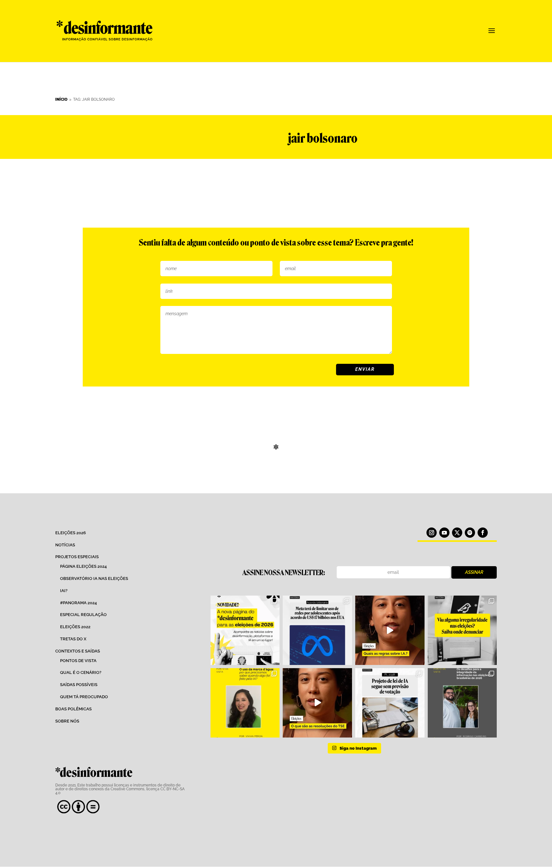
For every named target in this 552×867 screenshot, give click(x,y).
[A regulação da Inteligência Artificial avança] (390, 703)
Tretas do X (73, 639)
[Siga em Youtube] (444, 532)
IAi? (63, 590)
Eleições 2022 (75, 626)
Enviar (365, 369)
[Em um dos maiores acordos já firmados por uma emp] (317, 630)
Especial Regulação (83, 614)
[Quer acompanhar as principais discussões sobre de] (245, 630)
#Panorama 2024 (78, 602)
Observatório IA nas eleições (94, 578)
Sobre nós (67, 721)
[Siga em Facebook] (483, 532)
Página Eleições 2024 (83, 566)
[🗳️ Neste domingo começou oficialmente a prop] (462, 703)
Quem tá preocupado (84, 696)
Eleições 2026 (70, 532)
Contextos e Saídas (77, 651)
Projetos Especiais (77, 556)
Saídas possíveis (78, 684)
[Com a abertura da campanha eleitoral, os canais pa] (462, 630)
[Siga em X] (457, 532)
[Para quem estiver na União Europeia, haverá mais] (245, 703)
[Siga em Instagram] (431, 532)
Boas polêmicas (73, 709)
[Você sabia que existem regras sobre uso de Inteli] (390, 630)
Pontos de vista (78, 660)
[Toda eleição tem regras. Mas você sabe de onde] (317, 703)
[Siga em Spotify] (470, 532)
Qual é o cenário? (80, 672)
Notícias (65, 545)
